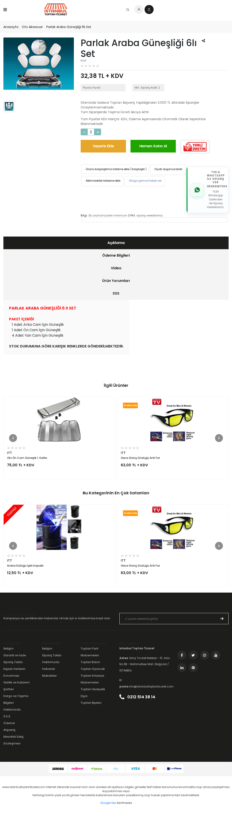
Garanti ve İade (14, 655)
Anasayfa (10, 26)
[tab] (116, 243)
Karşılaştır (138, 169)
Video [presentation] (116, 268)
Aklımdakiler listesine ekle (102, 181)
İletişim (8, 648)
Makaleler (49, 675)
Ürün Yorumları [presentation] (116, 280)
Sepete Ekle (103, 146)
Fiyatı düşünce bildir (167, 169)
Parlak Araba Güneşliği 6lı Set (68, 26)
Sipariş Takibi (13, 662)
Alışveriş (9, 730)
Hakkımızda (12, 709)
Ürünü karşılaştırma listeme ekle (106, 169)
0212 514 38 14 (140, 697)
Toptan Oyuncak (93, 669)
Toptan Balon (90, 662)
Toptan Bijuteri (91, 703)
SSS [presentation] (116, 293)
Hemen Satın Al (153, 146)
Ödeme (9, 723)
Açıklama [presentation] (116, 242)
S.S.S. (7, 716)
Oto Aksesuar (32, 26)
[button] (13, 438)
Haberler (48, 669)
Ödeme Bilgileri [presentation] (116, 255)
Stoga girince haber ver (144, 181)
